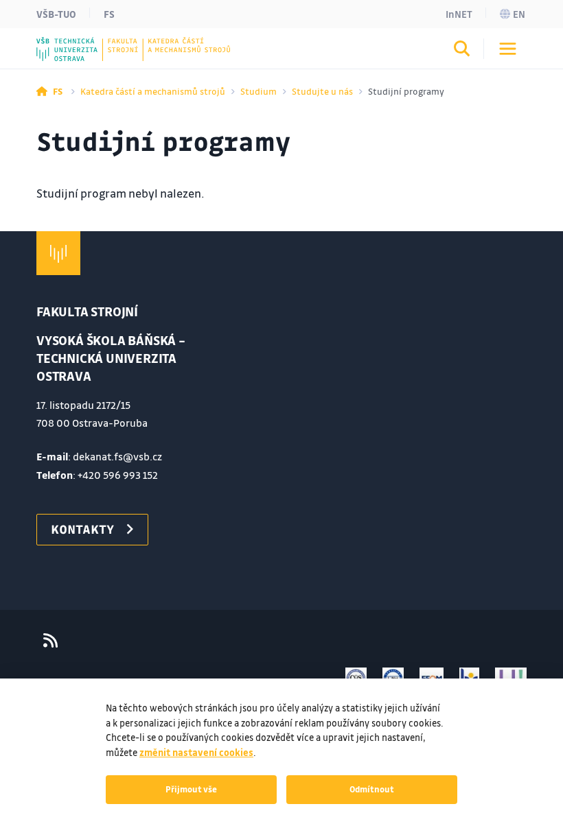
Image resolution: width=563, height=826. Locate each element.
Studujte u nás (322, 91)
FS (109, 14)
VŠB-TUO (56, 14)
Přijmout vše (191, 788)
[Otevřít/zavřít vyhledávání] (462, 50)
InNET (459, 14)
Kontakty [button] (82, 528)
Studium (258, 91)
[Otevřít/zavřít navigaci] (508, 48)
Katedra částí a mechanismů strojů (152, 91)
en (519, 14)
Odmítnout (371, 788)
